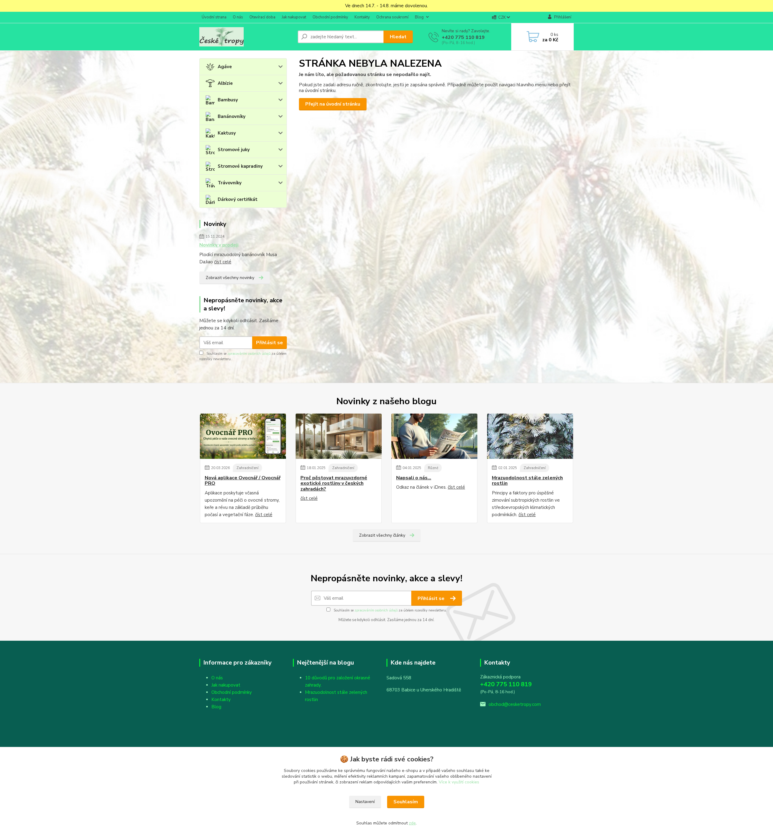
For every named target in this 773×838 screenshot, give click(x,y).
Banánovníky (231, 116)
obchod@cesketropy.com (515, 704)
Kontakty (362, 17)
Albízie (225, 83)
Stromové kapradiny (240, 166)
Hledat (398, 36)
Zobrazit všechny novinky (230, 278)
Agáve (225, 67)
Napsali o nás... (413, 478)
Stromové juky (234, 150)
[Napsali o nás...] (434, 436)
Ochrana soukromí (392, 17)
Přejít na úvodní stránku (332, 104)
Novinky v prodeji (219, 245)
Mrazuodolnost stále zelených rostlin (527, 480)
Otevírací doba (262, 17)
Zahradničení (247, 467)
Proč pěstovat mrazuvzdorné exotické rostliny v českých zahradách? (333, 483)
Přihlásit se (269, 342)
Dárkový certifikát (238, 199)
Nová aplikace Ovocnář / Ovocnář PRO (243, 480)
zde (412, 823)
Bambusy (228, 100)
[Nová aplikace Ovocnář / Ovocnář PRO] (243, 436)
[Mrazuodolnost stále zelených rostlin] (530, 436)
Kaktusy (227, 133)
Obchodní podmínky (330, 17)
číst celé (222, 262)
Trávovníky (230, 183)
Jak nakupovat (294, 17)
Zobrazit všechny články (382, 535)
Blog (419, 17)
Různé (433, 467)
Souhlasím (405, 801)
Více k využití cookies (459, 782)
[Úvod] (246, 36)
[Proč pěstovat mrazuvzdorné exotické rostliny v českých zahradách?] (339, 436)
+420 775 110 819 (463, 37)
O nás (238, 17)
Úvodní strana (214, 17)
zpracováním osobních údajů (249, 353)
